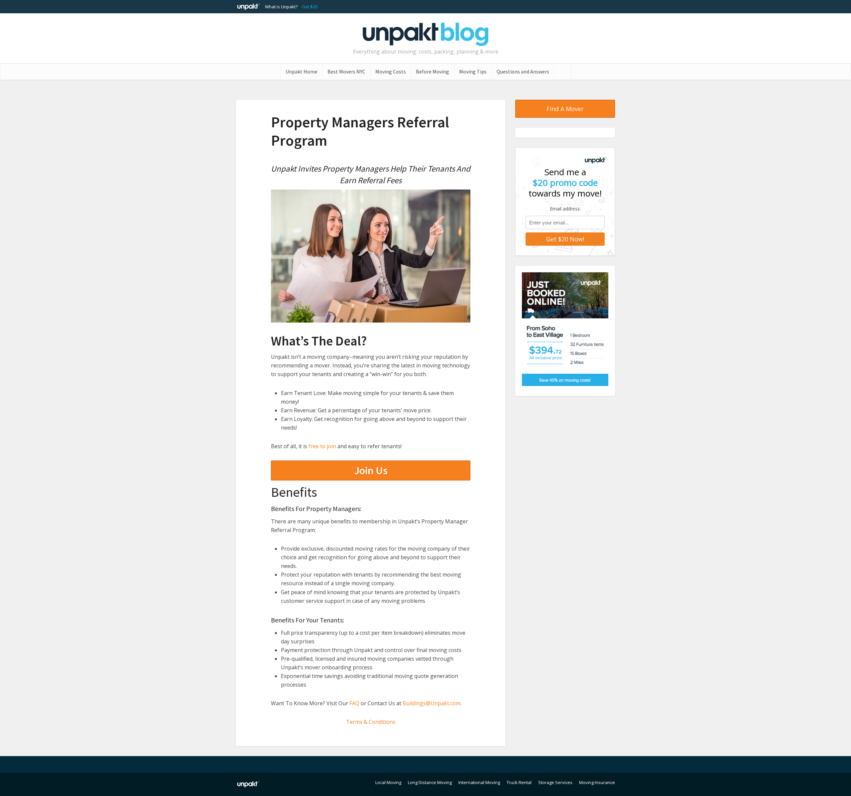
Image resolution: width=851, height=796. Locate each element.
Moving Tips (473, 71)
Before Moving (432, 71)
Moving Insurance (597, 782)
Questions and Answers (523, 71)
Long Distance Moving (430, 782)
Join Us (371, 470)
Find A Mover (565, 109)
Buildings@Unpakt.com (431, 703)
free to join (322, 446)
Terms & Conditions (371, 722)
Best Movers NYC (346, 71)
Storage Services (555, 782)
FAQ (354, 703)
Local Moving (388, 782)
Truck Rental (519, 782)
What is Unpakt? (281, 7)
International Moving (479, 782)
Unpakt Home (301, 71)
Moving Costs (390, 71)
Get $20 (309, 7)
